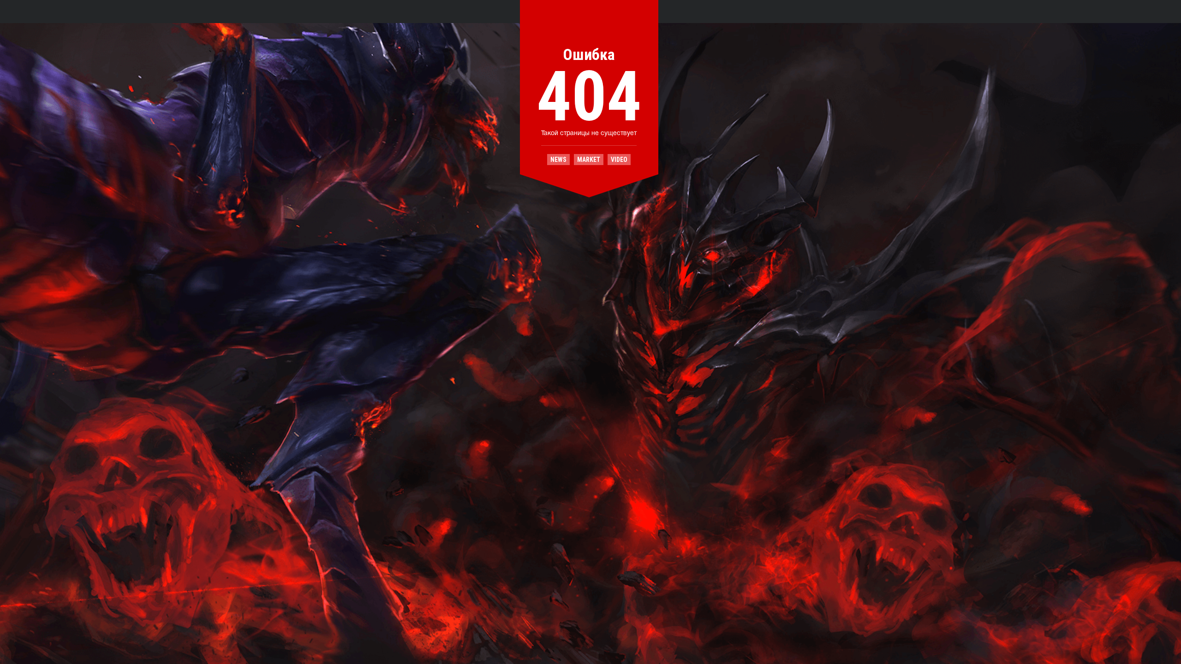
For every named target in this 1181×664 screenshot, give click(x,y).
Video (619, 159)
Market (588, 159)
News (558, 159)
